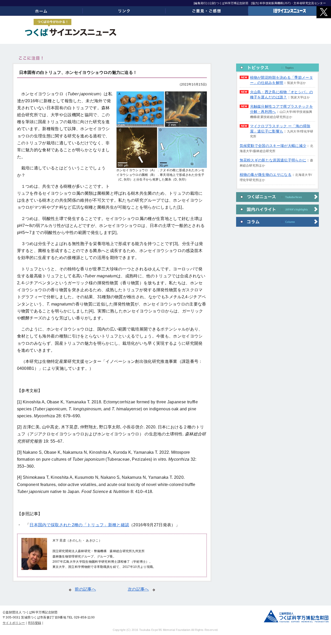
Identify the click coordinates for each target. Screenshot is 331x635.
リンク (124, 10)
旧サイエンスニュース (289, 10)
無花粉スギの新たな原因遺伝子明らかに (273, 160)
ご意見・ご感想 (207, 10)
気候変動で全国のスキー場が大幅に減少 (273, 146)
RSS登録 (34, 623)
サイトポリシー (14, 623)
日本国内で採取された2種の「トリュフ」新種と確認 (79, 525)
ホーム (41, 10)
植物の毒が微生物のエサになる (265, 175)
